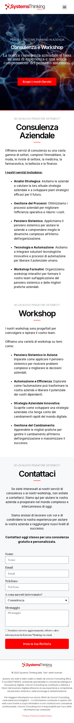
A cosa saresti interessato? (23, 594)
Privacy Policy (29, 716)
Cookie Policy (45, 716)
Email (9, 567)
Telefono (11, 581)
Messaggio (12, 608)
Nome (9, 554)
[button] (64, 7)
